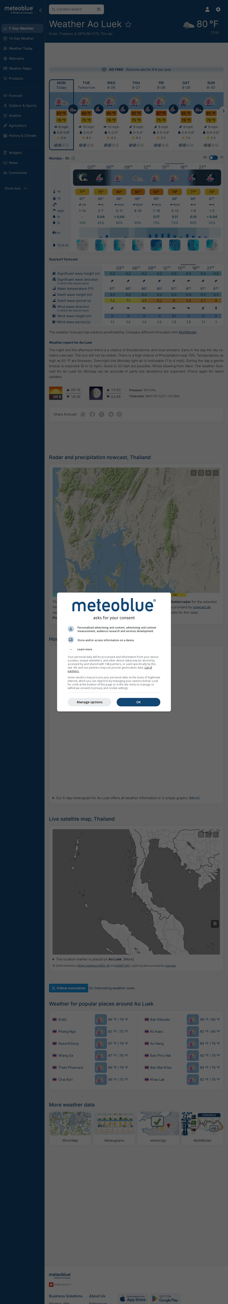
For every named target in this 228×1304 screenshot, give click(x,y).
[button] (114, 649)
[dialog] (114, 652)
